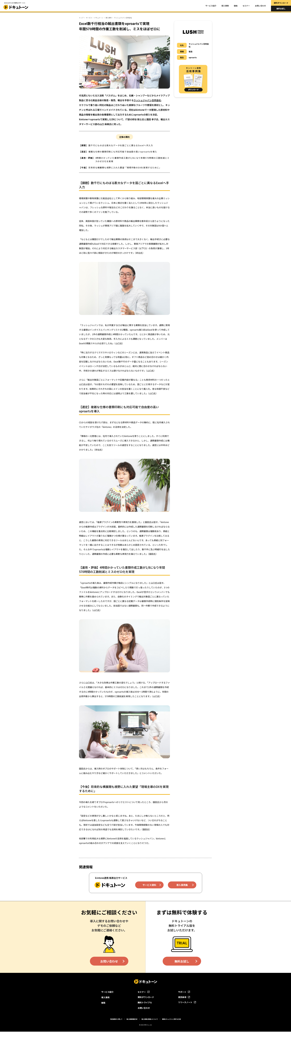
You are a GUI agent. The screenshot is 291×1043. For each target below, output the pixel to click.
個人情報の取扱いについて (150, 1019)
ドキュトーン (98, 18)
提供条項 (182, 997)
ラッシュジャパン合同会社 (147, 100)
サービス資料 (149, 885)
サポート (182, 992)
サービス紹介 (210, 5)
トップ (81, 18)
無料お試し (281, 8)
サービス (89, 18)
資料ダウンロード (281, 2)
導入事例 (225, 5)
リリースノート (185, 1002)
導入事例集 (182, 885)
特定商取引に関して (116, 1019)
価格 (235, 5)
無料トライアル (145, 1002)
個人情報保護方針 (132, 1019)
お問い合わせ (260, 5)
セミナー (246, 5)
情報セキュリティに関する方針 (171, 1019)
